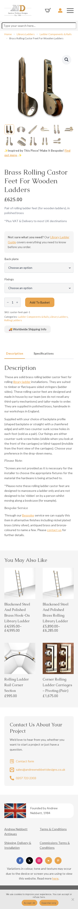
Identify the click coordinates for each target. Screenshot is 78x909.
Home (8, 34)
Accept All (29, 903)
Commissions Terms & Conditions (55, 845)
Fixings (9, 279)
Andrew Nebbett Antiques (16, 831)
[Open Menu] (70, 10)
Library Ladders (26, 34)
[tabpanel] (39, 450)
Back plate (12, 259)
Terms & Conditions (53, 829)
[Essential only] (72, 899)
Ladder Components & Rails (56, 34)
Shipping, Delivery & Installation (17, 845)
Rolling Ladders (13, 320)
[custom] (48, 860)
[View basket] (48, 10)
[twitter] (29, 860)
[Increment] (17, 302)
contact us (54, 530)
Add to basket (40, 302)
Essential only (49, 903)
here (55, 878)
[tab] (14, 353)
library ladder (22, 382)
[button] (66, 59)
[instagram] (39, 860)
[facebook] (19, 860)
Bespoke (28, 515)
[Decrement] (7, 302)
